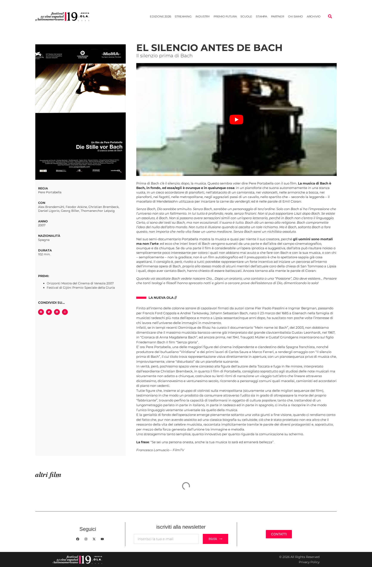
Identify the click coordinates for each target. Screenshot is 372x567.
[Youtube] (102, 539)
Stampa (261, 16)
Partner (277, 16)
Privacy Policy (309, 562)
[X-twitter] (94, 539)
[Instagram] (86, 539)
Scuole (246, 16)
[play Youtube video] (236, 119)
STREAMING (183, 16)
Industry (202, 16)
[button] (329, 16)
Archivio (314, 16)
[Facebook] (78, 539)
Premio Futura (225, 16)
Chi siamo (295, 16)
